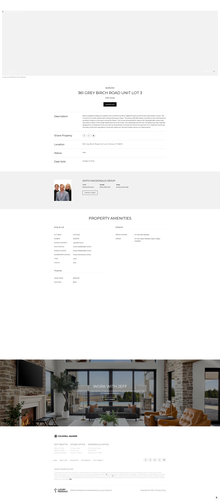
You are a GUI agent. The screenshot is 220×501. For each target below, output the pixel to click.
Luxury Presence (105, 490)
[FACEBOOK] (145, 460)
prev (8, 71)
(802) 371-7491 (59, 448)
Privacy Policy (160, 490)
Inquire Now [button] (110, 104)
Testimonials (85, 460)
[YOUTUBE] (164, 460)
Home (55, 460)
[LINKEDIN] (155, 460)
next (13, 71)
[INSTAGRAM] (150, 460)
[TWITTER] (159, 460)
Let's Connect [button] (110, 399)
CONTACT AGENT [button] (90, 193)
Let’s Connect (98, 460)
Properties (74, 460)
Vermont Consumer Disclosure (63, 469)
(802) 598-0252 (105, 187)
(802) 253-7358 (59, 450)
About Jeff (63, 460)
